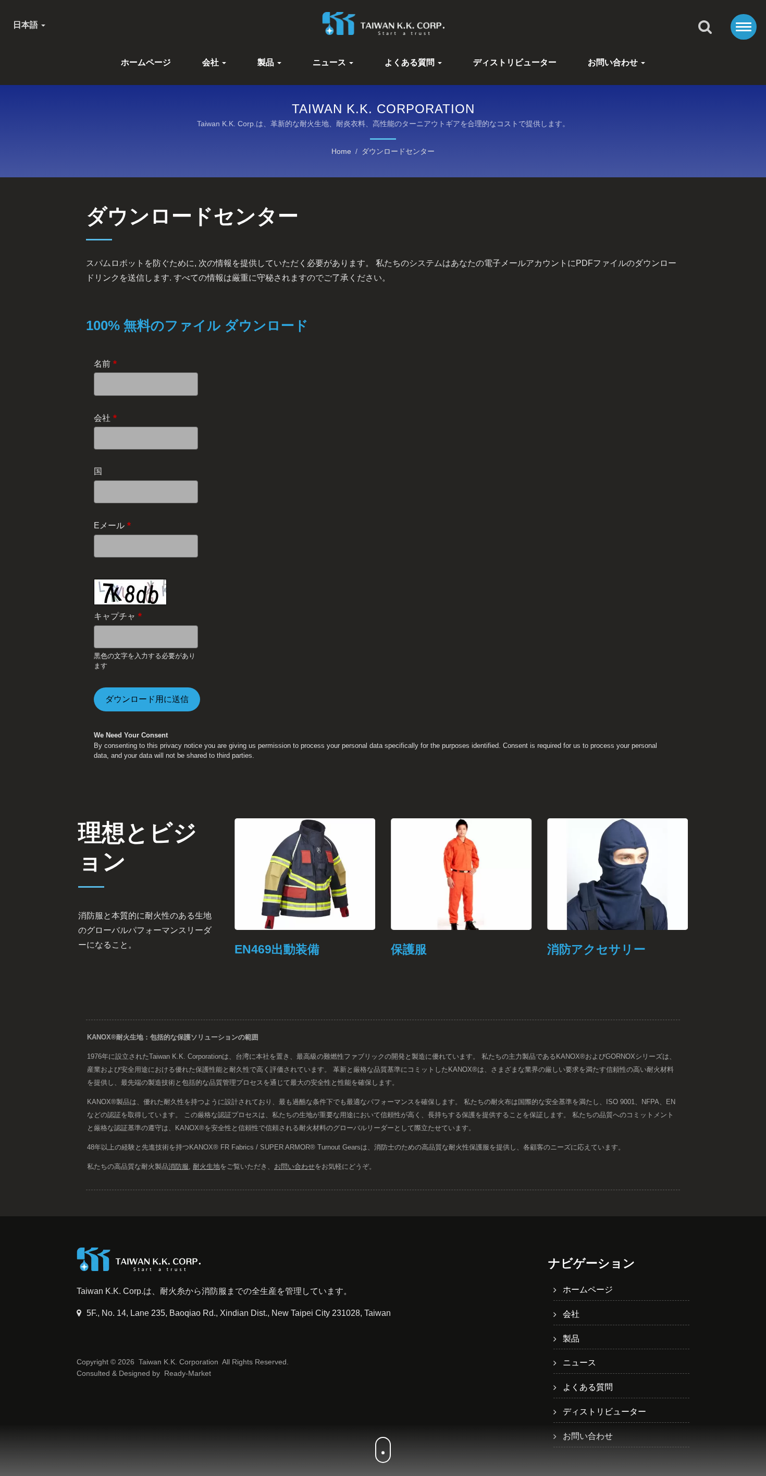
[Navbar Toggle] (744, 27)
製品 (266, 62)
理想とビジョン (137, 847)
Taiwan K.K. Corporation (178, 1362)
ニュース (330, 62)
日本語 (26, 25)
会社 (211, 62)
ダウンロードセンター (398, 151)
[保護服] (461, 874)
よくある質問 (411, 62)
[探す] (705, 27)
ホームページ (146, 62)
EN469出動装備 (276, 949)
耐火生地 (206, 1166)
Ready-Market (187, 1373)
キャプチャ (118, 616)
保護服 (409, 949)
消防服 (178, 1166)
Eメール (112, 525)
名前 (105, 363)
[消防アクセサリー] (617, 874)
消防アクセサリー (596, 949)
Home (341, 151)
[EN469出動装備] (304, 874)
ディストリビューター (515, 62)
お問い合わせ (614, 62)
